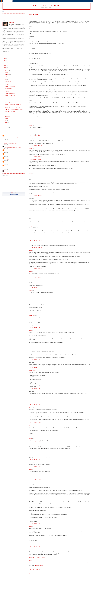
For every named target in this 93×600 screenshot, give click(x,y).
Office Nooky (7, 90)
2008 (5, 129)
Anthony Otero (32, 315)
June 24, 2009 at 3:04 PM (35, 441)
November (7, 70)
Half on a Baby (7, 100)
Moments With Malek (8, 141)
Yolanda (30, 215)
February (7, 125)
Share (30, 573)
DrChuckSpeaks (7, 136)
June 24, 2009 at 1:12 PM (35, 344)
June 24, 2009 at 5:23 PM (35, 546)
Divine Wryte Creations (8, 150)
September (7, 74)
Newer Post (31, 562)
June (6, 79)
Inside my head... (7, 158)
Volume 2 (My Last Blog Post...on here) (10, 159)
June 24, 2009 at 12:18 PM (35, 195)
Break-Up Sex (7, 91)
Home (60, 562)
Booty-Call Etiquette (33, 14)
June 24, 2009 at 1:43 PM (35, 395)
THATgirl (31, 226)
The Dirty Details (7, 171)
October (6, 72)
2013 (5, 60)
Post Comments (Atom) (38, 565)
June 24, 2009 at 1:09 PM (35, 327)
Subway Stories (6, 151)
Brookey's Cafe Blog (46, 6)
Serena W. (31, 445)
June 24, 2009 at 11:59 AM (35, 135)
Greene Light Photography (9, 154)
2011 (5, 63)
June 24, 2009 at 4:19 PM (35, 523)
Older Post (88, 562)
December (7, 69)
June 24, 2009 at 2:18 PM (35, 422)
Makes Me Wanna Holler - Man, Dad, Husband (13, 146)
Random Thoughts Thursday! (10, 86)
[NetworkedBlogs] (14, 192)
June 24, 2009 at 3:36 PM (35, 473)
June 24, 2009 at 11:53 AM (35, 129)
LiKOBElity (7, 114)
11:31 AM (36, 16)
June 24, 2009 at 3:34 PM (35, 459)
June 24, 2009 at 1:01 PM (35, 287)
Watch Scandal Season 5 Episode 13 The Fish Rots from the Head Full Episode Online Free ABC (13, 143)
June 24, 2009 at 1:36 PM (35, 388)
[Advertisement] (39, 585)
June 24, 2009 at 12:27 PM (35, 212)
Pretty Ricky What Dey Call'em (35, 159)
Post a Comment (32, 560)
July (6, 77)
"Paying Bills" (7, 116)
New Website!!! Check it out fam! (9, 163)
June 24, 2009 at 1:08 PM (35, 297)
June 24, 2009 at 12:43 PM (35, 247)
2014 (5, 58)
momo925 (31, 125)
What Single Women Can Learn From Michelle (13, 107)
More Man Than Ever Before (10, 93)
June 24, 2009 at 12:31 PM (35, 222)
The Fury (30, 407)
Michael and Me (8, 81)
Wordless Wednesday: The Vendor (9, 155)
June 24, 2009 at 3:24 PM (35, 452)
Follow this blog (13, 194)
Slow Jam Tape (7, 106)
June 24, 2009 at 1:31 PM (35, 367)
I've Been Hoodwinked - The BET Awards (12, 83)
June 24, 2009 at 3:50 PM (35, 479)
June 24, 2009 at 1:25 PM (35, 359)
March (6, 124)
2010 (5, 65)
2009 (5, 67)
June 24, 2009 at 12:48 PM (35, 277)
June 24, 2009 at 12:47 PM (35, 268)
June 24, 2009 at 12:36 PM (35, 233)
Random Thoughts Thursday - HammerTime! (13, 104)
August (6, 76)
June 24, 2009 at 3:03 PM (35, 435)
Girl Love (6, 118)
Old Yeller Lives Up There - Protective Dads (13, 97)
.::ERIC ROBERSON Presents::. (10, 162)
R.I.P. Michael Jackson (9, 84)
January (6, 127)
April (6, 122)
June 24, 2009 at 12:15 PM (35, 170)
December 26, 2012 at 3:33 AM (37, 557)
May (6, 120)
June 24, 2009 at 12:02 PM (35, 156)
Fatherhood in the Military (10, 98)
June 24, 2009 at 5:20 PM (35, 537)
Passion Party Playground (9, 166)
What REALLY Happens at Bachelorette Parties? (14, 109)
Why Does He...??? (8, 102)
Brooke (30, 173)
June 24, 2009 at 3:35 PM (35, 466)
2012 (5, 62)
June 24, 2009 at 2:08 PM (35, 404)
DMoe (30, 482)
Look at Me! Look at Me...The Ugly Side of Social (12, 147)
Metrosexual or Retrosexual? (10, 111)
